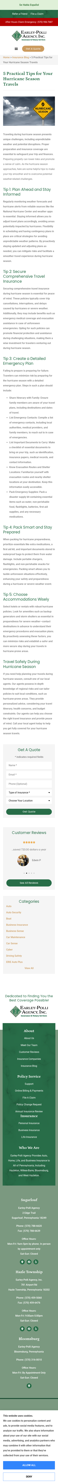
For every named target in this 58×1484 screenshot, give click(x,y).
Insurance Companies (29, 1058)
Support (29, 1083)
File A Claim (29, 1097)
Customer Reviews (29, 1052)
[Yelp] (35, 1261)
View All (29, 968)
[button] (16, 48)
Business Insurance (29, 1130)
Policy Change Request (29, 1104)
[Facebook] (29, 1261)
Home (6, 57)
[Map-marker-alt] (22, 1261)
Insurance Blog (20, 57)
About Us (29, 1038)
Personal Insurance (29, 1123)
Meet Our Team (29, 1045)
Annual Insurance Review (29, 1111)
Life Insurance (29, 1137)
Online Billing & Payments (29, 1090)
